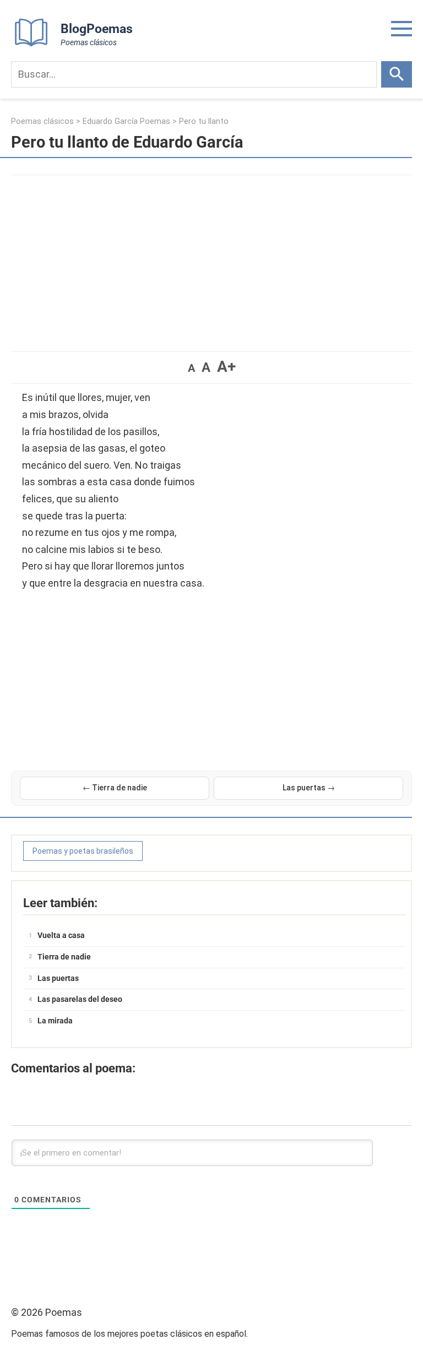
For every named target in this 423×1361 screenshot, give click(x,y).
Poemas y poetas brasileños (82, 851)
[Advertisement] (211, 258)
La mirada (55, 1020)
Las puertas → (309, 787)
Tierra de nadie (64, 956)
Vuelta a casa (61, 935)
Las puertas (58, 978)
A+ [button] (226, 366)
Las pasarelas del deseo (79, 999)
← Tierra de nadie (115, 787)
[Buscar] (396, 74)
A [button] (191, 368)
